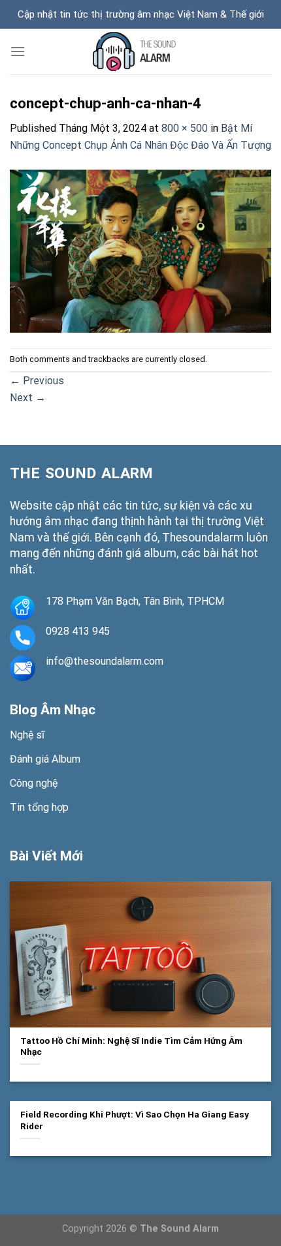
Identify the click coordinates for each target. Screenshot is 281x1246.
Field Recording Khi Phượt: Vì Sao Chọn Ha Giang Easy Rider (134, 1120)
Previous (37, 380)
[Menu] (17, 51)
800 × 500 (184, 128)
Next (28, 397)
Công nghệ (34, 783)
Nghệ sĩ (27, 735)
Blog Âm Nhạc (52, 710)
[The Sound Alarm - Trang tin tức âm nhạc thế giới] (140, 51)
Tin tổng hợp (39, 807)
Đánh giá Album (45, 759)
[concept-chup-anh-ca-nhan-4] (140, 250)
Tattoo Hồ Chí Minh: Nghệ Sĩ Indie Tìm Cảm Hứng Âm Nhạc (131, 1046)
